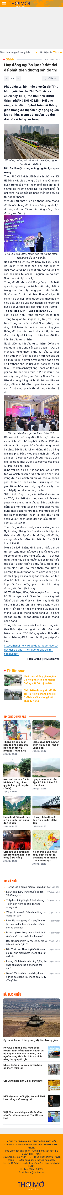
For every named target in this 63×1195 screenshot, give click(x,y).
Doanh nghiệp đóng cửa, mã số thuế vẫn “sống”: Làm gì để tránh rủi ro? (33, 934)
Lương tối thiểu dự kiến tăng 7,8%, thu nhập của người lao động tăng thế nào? (33, 965)
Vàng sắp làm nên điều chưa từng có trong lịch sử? (33, 914)
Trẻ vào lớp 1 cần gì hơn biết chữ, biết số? (32, 887)
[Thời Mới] (31, 1185)
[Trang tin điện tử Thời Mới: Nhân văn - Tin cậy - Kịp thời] (19, 4)
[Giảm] (6, 78)
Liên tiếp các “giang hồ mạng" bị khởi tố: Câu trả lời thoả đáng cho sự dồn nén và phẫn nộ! (33, 924)
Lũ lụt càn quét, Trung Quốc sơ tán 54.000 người (33, 893)
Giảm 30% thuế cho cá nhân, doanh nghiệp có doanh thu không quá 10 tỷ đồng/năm (33, 977)
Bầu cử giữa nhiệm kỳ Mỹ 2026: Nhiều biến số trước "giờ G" (33, 942)
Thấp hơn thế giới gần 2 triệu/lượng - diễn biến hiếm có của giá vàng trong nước (33, 904)
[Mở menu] (3, 3)
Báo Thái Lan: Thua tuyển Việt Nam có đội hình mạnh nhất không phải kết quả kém (33, 953)
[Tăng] (18, 78)
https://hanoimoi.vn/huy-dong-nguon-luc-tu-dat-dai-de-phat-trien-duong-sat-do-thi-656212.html (31, 649)
